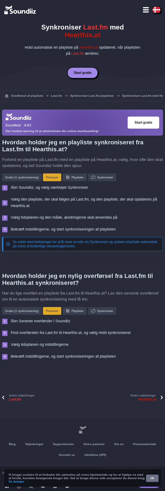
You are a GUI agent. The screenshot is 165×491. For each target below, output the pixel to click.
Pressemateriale (144, 444)
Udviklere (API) (95, 455)
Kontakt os (67, 455)
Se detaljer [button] (16, 481)
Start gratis (83, 73)
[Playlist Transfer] (20, 9)
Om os (119, 444)
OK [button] (152, 478)
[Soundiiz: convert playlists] (82, 430)
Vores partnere (94, 444)
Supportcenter (63, 444)
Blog (12, 444)
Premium (52, 177)
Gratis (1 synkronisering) (22, 177)
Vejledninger (34, 444)
